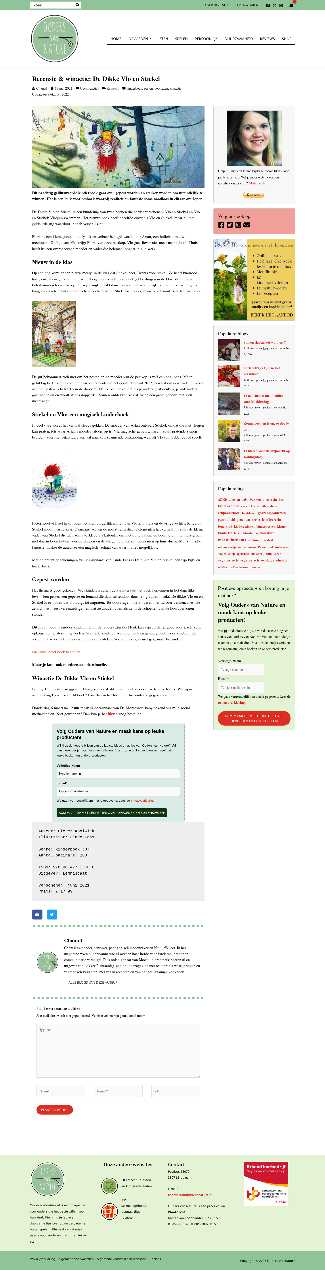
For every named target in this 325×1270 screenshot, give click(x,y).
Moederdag (250, 533)
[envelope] (247, 225)
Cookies (155, 1259)
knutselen (225, 532)
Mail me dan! (259, 183)
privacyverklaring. (142, 800)
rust (270, 547)
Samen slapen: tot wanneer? (265, 342)
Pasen (262, 547)
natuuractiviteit (260, 540)
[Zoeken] (78, 5)
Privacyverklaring (42, 1259)
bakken (255, 499)
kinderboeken (265, 526)
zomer (256, 567)
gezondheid (226, 519)
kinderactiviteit (244, 526)
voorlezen (161, 88)
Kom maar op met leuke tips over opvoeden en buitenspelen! (112, 812)
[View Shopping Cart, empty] (291, 5)
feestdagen (249, 513)
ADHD (222, 499)
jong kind (225, 526)
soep (231, 553)
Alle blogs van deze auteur (93, 982)
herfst (256, 519)
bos (281, 499)
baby (245, 499)
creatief (246, 506)
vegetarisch (249, 560)
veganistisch (228, 560)
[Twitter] (275, 6)
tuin (269, 553)
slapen (222, 553)
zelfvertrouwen (239, 567)
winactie (176, 88)
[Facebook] (268, 6)
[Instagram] (281, 6)
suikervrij (257, 553)
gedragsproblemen (272, 512)
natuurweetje (227, 546)
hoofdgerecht (271, 519)
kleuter (282, 526)
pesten (148, 88)
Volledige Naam (68, 765)
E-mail (62, 783)
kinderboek (134, 88)
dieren (274, 506)
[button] (150, 38)
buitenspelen (228, 506)
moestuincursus (232, 540)
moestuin (267, 533)
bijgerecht (270, 499)
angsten (234, 499)
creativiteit (261, 506)
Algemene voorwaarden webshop (122, 1259)
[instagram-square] (239, 225)
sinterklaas (282, 547)
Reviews (113, 88)
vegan (277, 553)
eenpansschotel (229, 512)
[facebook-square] (222, 225)
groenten (243, 519)
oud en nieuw (247, 547)
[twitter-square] (230, 225)
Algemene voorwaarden (76, 1259)
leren (237, 533)
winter (223, 567)
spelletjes (243, 553)
